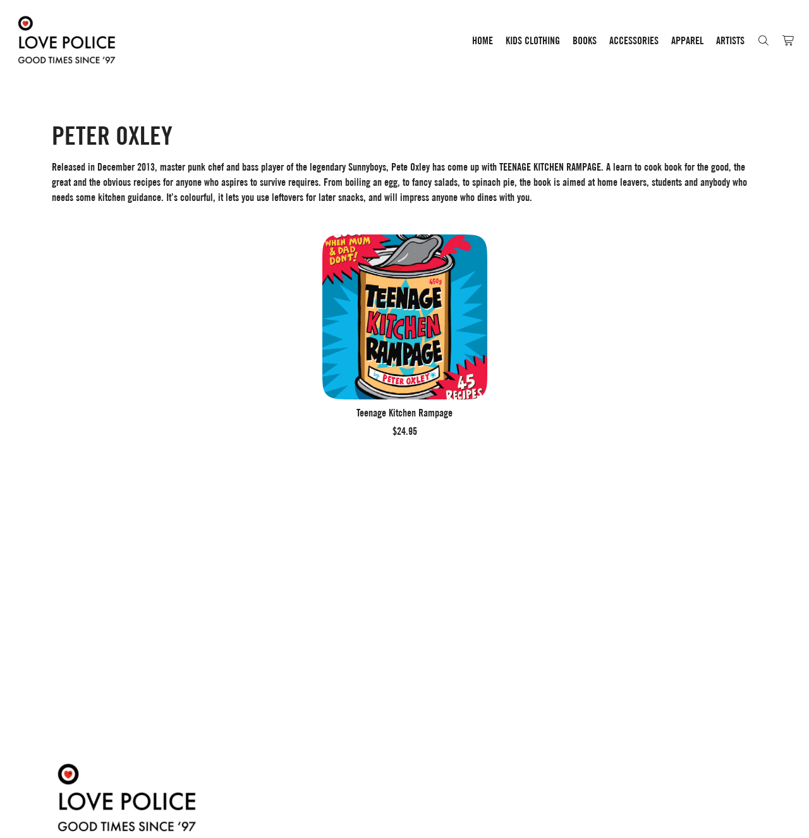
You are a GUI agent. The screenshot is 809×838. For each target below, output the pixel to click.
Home (482, 41)
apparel (687, 41)
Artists (730, 41)
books (585, 41)
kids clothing (533, 41)
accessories (634, 41)
